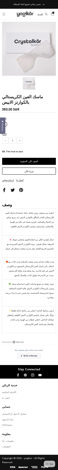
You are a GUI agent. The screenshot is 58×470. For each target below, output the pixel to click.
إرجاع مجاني (8, 180)
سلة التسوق (7, 420)
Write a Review (32, 356)
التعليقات (6, 447)
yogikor (28, 458)
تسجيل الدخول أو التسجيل (14, 414)
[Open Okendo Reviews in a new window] (13, 342)
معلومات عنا (8, 441)
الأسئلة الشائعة (9, 392)
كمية (4, 134)
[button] (46, 14)
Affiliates (7, 425)
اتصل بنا (20, 180)
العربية (40, 14)
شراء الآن (29, 171)
